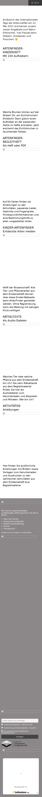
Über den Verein (11, 519)
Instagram (16, 532)
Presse (6, 526)
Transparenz (9, 529)
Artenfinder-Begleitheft (14, 141)
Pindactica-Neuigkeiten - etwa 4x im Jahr (18, 724)
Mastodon (27, 532)
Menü (36, 3)
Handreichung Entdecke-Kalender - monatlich (20, 728)
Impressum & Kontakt (13, 521)
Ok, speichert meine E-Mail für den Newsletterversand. (14, 732)
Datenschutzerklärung (13, 524)
